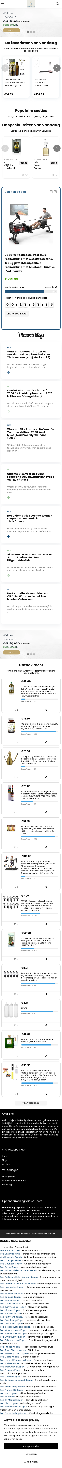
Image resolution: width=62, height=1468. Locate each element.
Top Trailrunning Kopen (12, 1366)
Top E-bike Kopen (9, 1356)
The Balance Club (9, 1250)
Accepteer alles (31, 1446)
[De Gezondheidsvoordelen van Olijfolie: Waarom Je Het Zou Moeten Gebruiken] (31, 604)
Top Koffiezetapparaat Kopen (16, 1379)
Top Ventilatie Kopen (11, 1323)
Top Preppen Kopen (10, 1370)
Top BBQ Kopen (8, 1393)
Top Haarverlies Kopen (12, 1286)
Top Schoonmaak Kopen (13, 1340)
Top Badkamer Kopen (11, 1293)
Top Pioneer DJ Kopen (12, 1389)
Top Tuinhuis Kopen (10, 1313)
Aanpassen (31, 1454)
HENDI (24, 1008)
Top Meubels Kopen (10, 1303)
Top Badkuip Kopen (10, 1296)
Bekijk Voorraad (17, 313)
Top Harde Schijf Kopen (12, 1386)
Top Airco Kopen (9, 1403)
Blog (4, 1160)
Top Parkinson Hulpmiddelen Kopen (19, 1276)
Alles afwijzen (31, 1461)
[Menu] (3, 4)
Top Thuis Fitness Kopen (13, 1350)
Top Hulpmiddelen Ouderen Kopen (18, 1270)
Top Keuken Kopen (10, 1300)
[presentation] (5, 68)
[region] (31, 1441)
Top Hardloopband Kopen (14, 1353)
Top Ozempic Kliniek (10, 1260)
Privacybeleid (8, 1176)
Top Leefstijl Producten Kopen (16, 1360)
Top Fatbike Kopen (10, 1363)
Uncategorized (10, 159)
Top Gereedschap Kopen (13, 1413)
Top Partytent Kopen (11, 1316)
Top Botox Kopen (9, 1267)
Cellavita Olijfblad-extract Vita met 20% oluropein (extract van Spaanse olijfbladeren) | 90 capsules (39, 726)
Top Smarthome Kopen (12, 1336)
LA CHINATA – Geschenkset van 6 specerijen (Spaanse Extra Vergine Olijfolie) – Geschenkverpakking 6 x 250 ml (37, 830)
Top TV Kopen (7, 1396)
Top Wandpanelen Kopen (13, 1330)
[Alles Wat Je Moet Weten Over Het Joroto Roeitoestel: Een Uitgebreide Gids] (31, 563)
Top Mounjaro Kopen (11, 1263)
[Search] (57, 4)
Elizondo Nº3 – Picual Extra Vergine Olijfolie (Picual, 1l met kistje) (37, 1040)
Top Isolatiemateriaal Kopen (15, 1326)
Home (5, 1156)
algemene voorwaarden (14, 1180)
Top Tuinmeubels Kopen (13, 1306)
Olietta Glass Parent (38, 165)
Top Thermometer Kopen (13, 1333)
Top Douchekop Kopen (12, 1320)
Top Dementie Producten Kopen (17, 1283)
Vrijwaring (7, 1184)
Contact (6, 1164)
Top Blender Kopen (10, 1376)
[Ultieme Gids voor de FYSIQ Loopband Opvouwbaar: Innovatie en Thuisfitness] (31, 484)
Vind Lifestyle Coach (11, 1257)
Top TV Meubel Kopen (11, 1399)
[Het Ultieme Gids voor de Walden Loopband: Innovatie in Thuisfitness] (31, 524)
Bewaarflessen (40, 159)
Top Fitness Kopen (10, 1346)
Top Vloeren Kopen (10, 1310)
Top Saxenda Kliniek (10, 1253)
